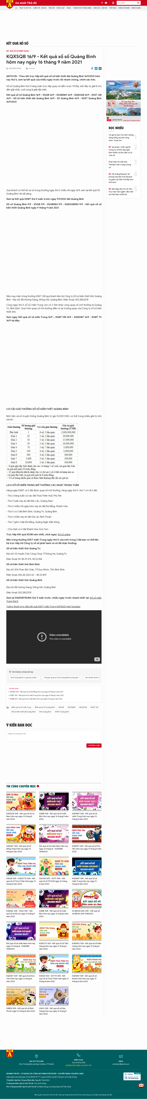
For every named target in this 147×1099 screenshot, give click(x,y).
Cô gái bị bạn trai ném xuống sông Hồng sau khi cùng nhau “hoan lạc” (121, 138)
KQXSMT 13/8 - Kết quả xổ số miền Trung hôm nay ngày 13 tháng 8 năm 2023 (84, 881)
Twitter (96, 68)
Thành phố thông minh (82, 8)
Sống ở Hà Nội (124, 8)
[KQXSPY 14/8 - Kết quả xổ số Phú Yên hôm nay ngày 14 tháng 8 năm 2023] (87, 834)
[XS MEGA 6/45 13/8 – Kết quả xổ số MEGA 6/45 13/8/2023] (87, 898)
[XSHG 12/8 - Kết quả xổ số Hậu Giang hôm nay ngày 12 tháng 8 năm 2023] (54, 996)
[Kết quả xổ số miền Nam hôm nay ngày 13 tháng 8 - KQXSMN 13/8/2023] (21, 931)
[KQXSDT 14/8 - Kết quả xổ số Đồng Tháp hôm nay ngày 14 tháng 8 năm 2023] (21, 834)
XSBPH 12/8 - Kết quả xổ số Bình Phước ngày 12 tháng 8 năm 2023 (20, 1009)
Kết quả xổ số (17, 43)
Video (69, 8)
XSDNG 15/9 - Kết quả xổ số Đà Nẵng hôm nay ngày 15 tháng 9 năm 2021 (36, 692)
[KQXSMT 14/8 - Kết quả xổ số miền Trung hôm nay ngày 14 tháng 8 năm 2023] (87, 801)
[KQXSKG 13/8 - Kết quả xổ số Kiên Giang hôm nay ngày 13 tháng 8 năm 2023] (87, 931)
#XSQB (61, 707)
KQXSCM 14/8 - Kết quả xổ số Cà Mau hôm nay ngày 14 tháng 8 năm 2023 (20, 816)
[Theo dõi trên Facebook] (103, 2)
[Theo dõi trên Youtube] (106, 2)
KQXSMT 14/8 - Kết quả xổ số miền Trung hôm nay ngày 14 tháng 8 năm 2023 (84, 816)
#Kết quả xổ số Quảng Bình (45, 707)
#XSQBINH (72, 707)
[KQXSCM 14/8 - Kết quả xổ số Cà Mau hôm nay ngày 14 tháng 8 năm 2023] (21, 801)
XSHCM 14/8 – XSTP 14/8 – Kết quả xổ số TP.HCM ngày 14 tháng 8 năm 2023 (53, 881)
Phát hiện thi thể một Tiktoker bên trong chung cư (120, 165)
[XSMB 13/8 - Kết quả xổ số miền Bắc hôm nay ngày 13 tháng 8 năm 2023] (54, 898)
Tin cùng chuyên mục (21, 786)
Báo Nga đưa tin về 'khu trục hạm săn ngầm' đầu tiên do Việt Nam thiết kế (121, 192)
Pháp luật (61, 8)
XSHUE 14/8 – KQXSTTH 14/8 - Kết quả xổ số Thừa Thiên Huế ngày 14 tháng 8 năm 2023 (21, 881)
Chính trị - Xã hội (39, 8)
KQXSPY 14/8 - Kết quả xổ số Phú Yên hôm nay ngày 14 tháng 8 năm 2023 (86, 849)
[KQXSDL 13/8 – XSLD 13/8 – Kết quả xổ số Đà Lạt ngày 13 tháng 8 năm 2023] (21, 898)
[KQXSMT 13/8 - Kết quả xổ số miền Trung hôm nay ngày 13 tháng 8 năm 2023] (87, 866)
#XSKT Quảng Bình (62, 712)
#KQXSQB (83, 707)
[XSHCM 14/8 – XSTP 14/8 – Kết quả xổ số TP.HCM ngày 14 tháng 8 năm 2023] (54, 866)
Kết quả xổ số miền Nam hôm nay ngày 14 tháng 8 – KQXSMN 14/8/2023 (53, 849)
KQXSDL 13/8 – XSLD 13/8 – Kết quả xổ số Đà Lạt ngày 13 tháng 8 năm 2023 (20, 914)
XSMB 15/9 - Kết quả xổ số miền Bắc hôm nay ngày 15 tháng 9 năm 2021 (36, 699)
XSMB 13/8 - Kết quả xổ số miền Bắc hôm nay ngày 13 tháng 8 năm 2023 (53, 914)
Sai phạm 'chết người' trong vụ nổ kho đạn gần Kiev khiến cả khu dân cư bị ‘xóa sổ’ (120, 151)
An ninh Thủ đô (26, 2)
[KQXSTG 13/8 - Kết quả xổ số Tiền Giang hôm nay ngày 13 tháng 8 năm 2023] (54, 931)
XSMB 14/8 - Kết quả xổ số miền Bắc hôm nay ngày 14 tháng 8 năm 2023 (54, 816)
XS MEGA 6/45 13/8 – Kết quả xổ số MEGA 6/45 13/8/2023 (86, 912)
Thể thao (112, 8)
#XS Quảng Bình (45, 712)
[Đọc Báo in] (114, 3)
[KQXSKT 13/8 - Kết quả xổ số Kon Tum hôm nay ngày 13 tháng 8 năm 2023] (21, 963)
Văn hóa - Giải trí (100, 8)
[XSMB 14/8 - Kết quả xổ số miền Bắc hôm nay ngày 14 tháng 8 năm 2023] (54, 801)
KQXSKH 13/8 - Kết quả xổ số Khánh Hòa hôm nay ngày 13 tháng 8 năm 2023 (84, 979)
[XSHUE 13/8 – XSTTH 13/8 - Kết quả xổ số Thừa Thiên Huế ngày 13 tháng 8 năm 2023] (54, 963)
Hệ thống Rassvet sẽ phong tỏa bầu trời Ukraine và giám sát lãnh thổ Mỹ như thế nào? (121, 178)
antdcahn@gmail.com (121, 1064)
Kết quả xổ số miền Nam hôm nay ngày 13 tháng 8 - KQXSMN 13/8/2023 (20, 946)
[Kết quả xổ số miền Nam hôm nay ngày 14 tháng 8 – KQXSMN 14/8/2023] (54, 834)
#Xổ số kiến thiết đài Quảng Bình (23, 712)
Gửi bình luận (94, 745)
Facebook (92, 68)
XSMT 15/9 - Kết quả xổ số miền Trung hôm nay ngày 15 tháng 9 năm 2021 (37, 695)
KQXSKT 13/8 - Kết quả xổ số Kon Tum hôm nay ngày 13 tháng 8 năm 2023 (20, 979)
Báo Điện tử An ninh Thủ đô (10, 4)
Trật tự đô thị (25, 8)
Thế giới (51, 8)
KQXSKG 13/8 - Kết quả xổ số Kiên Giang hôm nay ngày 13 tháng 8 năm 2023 (86, 946)
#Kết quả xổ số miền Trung (21, 707)
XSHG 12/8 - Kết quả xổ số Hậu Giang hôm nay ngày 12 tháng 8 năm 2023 (52, 1011)
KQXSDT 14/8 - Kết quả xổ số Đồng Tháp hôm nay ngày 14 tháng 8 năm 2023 (18, 849)
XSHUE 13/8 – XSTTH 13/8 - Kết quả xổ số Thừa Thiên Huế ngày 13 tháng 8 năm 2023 (53, 979)
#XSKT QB (94, 707)
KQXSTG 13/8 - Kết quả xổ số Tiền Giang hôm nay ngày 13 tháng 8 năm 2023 (53, 946)
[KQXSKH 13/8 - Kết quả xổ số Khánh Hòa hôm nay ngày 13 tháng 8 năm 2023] (87, 963)
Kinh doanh (136, 8)
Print (100, 68)
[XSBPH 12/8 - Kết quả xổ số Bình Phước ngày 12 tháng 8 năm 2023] (21, 996)
